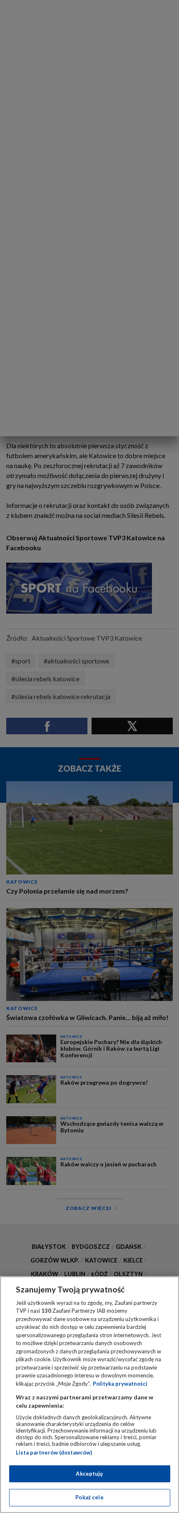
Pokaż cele (89, 1497)
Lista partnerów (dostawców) (54, 1452)
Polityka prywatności (120, 1383)
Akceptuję (89, 1473)
